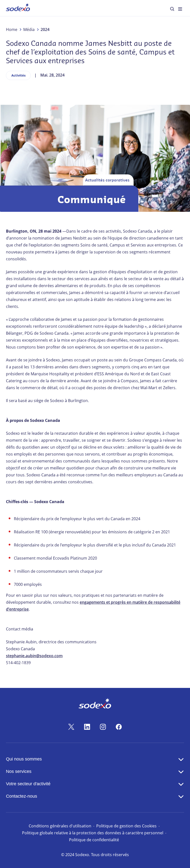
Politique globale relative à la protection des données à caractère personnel (92, 833)
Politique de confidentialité (94, 839)
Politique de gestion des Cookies (126, 826)
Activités (18, 75)
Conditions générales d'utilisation (60, 826)
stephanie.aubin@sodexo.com (34, 655)
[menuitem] (18, 8)
